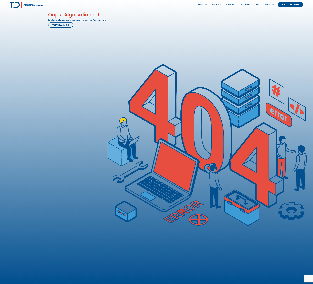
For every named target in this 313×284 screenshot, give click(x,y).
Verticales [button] (216, 4)
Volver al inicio (60, 25)
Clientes (230, 4)
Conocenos (244, 4)
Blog (257, 4)
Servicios (202, 4)
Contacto (269, 4)
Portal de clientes (290, 4)
